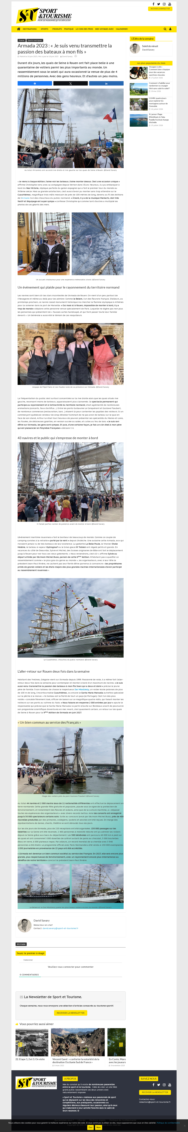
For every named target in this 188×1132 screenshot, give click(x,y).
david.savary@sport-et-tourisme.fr (60, 928)
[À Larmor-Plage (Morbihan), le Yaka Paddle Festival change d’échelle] (139, 114)
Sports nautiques (35, 40)
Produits (57, 29)
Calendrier (122, 29)
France (21, 40)
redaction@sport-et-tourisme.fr (155, 1102)
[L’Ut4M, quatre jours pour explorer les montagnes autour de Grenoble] (139, 98)
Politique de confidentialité (168, 1123)
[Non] (184, 1125)
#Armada (21, 944)
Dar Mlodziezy (82, 689)
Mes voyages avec (104, 29)
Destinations (30, 29)
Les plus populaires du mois (151, 63)
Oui (90, 1127)
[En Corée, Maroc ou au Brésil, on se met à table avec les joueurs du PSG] (53, 1029)
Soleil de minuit (150, 46)
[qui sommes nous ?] (78, 1110)
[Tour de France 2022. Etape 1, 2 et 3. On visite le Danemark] (110, 1029)
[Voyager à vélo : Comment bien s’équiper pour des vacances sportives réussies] (139, 67)
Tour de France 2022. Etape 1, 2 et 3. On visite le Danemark (109, 1061)
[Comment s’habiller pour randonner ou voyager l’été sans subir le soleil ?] (139, 83)
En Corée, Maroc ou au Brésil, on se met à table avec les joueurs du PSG (53, 1061)
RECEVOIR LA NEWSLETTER (160, 9)
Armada (26, 198)
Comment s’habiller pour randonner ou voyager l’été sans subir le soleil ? (159, 86)
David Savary (67, 56)
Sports (44, 29)
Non (98, 1127)
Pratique (68, 29)
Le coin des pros (84, 29)
